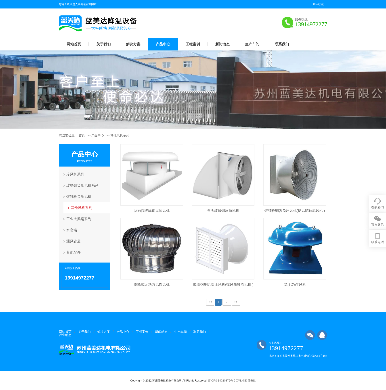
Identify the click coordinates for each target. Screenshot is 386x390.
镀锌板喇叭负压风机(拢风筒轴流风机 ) (294, 211)
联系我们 (282, 44)
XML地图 (241, 380)
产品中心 (163, 44)
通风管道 (73, 241)
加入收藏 (318, 4)
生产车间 (252, 44)
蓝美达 (252, 380)
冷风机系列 (75, 174)
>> (236, 302)
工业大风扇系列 (78, 219)
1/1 (227, 302)
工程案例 (193, 44)
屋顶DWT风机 (294, 284)
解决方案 (133, 44)
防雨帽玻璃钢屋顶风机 (152, 211)
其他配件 (73, 252)
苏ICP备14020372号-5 (221, 380)
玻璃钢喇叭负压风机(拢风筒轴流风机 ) (223, 284)
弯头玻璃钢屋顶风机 (223, 211)
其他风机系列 (119, 135)
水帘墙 (71, 230)
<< (210, 302)
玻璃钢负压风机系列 (82, 185)
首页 (82, 135)
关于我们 (103, 44)
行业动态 (65, 335)
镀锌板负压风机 (78, 196)
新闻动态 (222, 44)
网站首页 (74, 44)
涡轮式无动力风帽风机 (152, 284)
